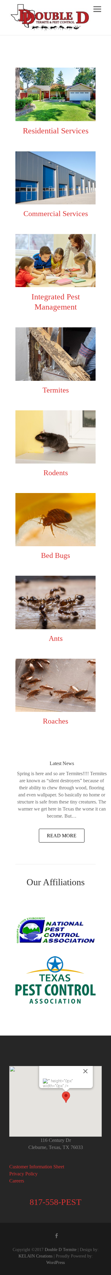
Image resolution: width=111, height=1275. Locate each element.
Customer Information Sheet (36, 1166)
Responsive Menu (97, 9)
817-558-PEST (55, 1202)
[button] (66, 1097)
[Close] (85, 1071)
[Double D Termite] (50, 17)
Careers (16, 1180)
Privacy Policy (23, 1173)
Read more (61, 835)
